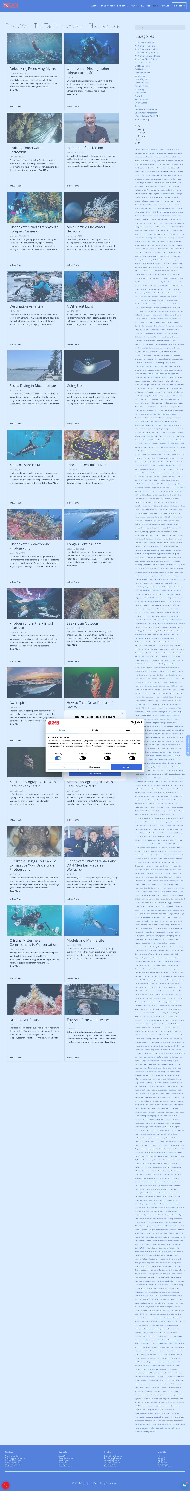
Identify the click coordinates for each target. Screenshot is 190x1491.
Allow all (126, 767)
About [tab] (128, 730)
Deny (63, 767)
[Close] (122, 713)
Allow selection (95, 767)
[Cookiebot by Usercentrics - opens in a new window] (132, 723)
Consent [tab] (62, 730)
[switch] (82, 758)
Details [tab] (95, 730)
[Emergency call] (5, 1485)
